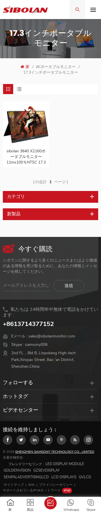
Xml (31, 484)
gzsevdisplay (46, 470)
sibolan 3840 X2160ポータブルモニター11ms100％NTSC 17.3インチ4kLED (26, 156)
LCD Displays (63, 477)
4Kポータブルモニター (56, 66)
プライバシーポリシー (56, 484)
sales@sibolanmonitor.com (51, 336)
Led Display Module (64, 464)
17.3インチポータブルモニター (50, 72)
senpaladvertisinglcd (26, 477)
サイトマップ (14, 484)
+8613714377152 (28, 324)
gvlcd (85, 477)
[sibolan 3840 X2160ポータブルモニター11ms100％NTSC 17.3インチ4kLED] (26, 124)
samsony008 (36, 344)
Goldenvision (17, 470)
